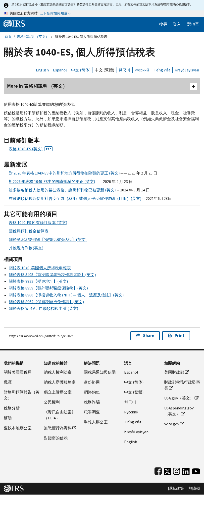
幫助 (8, 418)
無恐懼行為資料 (58, 428)
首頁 (8, 36)
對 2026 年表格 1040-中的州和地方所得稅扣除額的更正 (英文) (64, 173)
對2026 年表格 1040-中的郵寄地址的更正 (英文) (52, 181)
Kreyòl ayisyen (187, 70)
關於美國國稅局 (18, 372)
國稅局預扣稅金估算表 (29, 231)
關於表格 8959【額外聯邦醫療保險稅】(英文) (48, 288)
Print (180, 335)
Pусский (131, 412)
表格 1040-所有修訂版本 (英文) (38, 222)
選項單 (193, 24)
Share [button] (148, 335)
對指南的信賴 (56, 438)
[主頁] (14, 23)
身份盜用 (92, 382)
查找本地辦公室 (18, 428)
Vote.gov (171, 424)
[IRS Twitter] (167, 470)
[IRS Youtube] (196, 470)
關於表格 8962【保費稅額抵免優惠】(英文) (46, 301)
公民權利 (52, 402)
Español (60, 70)
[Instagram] (176, 470)
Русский (142, 70)
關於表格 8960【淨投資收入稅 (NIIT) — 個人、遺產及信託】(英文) (66, 295)
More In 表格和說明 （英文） (37, 86)
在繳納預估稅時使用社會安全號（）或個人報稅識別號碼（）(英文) (75, 198)
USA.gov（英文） (179, 398)
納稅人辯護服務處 (60, 382)
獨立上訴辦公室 (58, 392)
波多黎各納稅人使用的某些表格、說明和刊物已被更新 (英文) (62, 190)
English (42, 70)
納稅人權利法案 (58, 372)
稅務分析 (12, 408)
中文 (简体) (81, 70)
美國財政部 (174, 372)
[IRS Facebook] (158, 470)
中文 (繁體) (104, 70)
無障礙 (194, 488)
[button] (177, 24)
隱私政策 (176, 488)
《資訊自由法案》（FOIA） (60, 415)
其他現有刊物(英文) (26, 248)
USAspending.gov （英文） (179, 411)
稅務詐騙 (92, 402)
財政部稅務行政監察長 (182, 385)
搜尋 (163, 24)
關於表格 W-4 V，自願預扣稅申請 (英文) (43, 308)
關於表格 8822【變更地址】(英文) (38, 281)
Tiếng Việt (161, 70)
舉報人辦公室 (96, 422)
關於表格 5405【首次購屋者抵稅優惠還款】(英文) (52, 274)
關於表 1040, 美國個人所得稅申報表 (40, 268)
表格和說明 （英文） (33, 36)
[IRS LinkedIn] (186, 470)
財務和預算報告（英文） (22, 395)
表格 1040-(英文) (30, 149)
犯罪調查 (92, 412)
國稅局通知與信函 (100, 372)
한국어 (124, 70)
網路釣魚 (92, 392)
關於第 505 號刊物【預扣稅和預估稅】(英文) (48, 239)
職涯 (8, 382)
